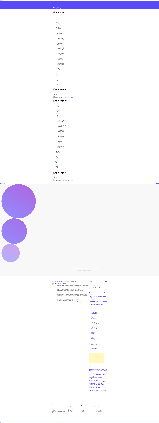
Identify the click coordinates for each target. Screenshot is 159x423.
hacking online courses (96, 387)
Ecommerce (59, 28)
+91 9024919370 (64, 97)
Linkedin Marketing (61, 48)
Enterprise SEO (61, 38)
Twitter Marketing (61, 47)
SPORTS (56, 75)
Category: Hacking (60, 281)
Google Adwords (61, 53)
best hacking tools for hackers (97, 369)
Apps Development (94, 308)
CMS (58, 29)
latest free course (96, 391)
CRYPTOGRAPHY (93, 313)
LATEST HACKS (93, 333)
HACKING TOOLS (93, 329)
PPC (57, 135)
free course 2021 (104, 373)
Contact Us (55, 94)
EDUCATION (57, 68)
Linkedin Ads (61, 59)
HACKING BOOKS (93, 328)
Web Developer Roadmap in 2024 (97, 292)
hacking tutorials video (100, 390)
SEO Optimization (93, 344)
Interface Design (70, 406)
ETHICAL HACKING (93, 319)
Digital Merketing (57, 34)
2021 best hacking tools (98, 366)
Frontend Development (94, 324)
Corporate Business (94, 312)
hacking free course (99, 384)
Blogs (54, 93)
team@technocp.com (70, 97)
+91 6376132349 (98, 410)
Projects (92, 339)
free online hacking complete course (96, 378)
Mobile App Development (58, 145)
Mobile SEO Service (61, 37)
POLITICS (56, 74)
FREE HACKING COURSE (94, 323)
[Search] (52, 86)
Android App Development (60, 63)
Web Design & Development (72, 412)
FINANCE (56, 70)
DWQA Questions (54, 281)
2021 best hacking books (92, 366)
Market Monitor (70, 410)
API (57, 32)
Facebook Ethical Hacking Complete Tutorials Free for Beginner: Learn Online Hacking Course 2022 (98, 303)
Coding (92, 311)
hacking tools (105, 387)
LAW (91, 334)
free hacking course (101, 374)
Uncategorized (93, 347)
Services (55, 104)
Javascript (92, 332)
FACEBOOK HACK (93, 321)
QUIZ (91, 343)
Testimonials (57, 83)
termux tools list (102, 391)
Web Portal (58, 114)
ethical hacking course (102, 371)
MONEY (56, 73)
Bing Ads (60, 140)
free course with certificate (92, 374)
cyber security (96, 370)
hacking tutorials (93, 390)
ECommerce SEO (61, 39)
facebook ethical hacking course (98, 373)
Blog (54, 150)
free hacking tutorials (93, 376)
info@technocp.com (99, 411)
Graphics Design (93, 327)
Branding (102, 369)
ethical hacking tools (92, 373)
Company (55, 79)
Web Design (57, 22)
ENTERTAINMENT (57, 69)
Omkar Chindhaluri (57, 283)
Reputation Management (62, 42)
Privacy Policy (84, 412)
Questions (92, 342)
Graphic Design (70, 411)
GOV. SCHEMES (57, 155)
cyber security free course (101, 370)
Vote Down (53, 288)
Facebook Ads (61, 54)
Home (54, 19)
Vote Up (53, 285)
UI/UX (58, 23)
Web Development (57, 27)
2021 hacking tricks (103, 366)
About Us (56, 80)
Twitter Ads (60, 58)
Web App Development (60, 33)
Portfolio (55, 78)
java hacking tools (92, 391)
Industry (55, 65)
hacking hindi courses (94, 386)
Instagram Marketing (62, 49)
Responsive (58, 109)
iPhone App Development (60, 64)
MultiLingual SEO (61, 43)
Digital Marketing (93, 316)
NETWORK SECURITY (94, 338)
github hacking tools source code (96, 380)
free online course (101, 376)
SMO (58, 44)
